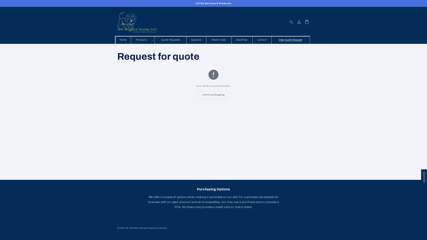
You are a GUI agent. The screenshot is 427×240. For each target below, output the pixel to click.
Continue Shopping (213, 95)
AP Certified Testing (136, 228)
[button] (143, 40)
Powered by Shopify (157, 228)
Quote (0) (424, 177)
